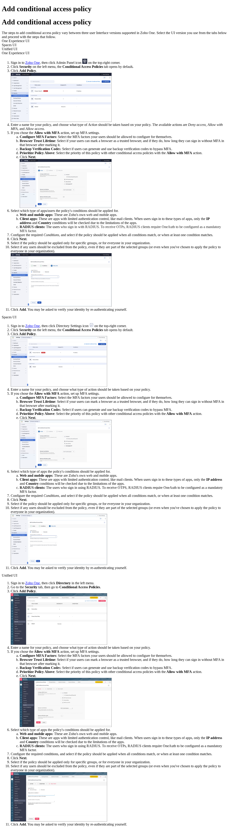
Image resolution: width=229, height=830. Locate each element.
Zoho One (32, 326)
